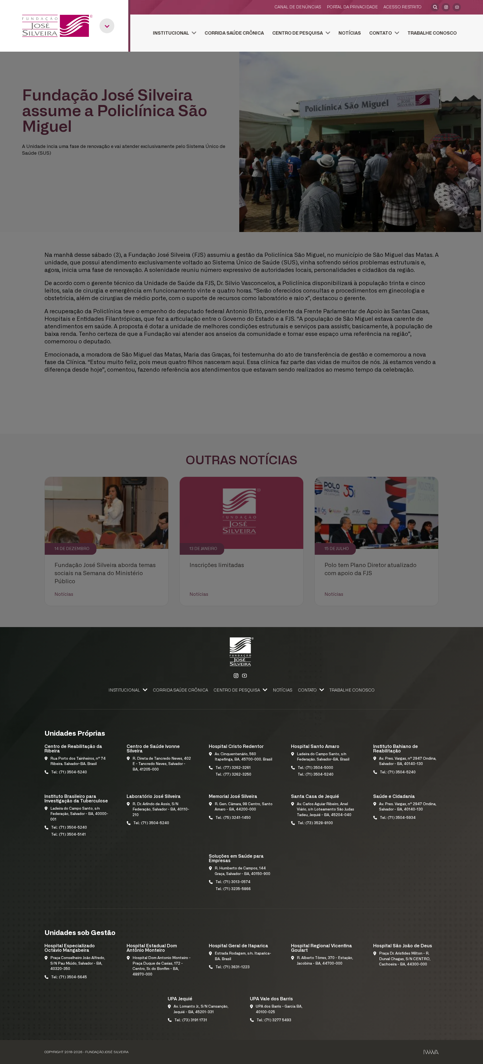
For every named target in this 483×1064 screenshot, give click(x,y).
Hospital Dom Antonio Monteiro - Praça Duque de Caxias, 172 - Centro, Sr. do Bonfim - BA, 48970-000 (161, 966)
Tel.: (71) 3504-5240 (69, 772)
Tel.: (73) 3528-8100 (315, 823)
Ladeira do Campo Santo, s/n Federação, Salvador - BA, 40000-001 (79, 814)
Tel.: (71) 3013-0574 (233, 882)
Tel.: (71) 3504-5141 (68, 834)
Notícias (349, 33)
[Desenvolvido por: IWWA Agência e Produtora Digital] (431, 1052)
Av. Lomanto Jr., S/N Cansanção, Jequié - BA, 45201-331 (201, 1009)
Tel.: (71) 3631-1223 (233, 967)
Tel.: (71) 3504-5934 (398, 818)
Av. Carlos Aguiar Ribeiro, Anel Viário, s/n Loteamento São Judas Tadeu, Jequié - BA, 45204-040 (325, 809)
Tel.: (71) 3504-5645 (69, 977)
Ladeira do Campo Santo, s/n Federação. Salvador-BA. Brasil (323, 757)
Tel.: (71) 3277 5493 (274, 1020)
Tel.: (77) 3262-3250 (233, 774)
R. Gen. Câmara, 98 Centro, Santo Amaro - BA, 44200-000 (244, 807)
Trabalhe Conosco (432, 33)
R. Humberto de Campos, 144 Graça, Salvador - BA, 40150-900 (242, 871)
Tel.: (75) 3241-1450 (233, 818)
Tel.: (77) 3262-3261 (233, 768)
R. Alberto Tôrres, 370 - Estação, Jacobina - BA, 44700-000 (325, 960)
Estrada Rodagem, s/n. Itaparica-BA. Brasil (243, 956)
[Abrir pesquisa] (435, 7)
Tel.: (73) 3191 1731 (190, 1020)
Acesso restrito (402, 7)
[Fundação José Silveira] (57, 26)
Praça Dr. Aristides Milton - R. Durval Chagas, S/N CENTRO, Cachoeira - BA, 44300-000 (404, 959)
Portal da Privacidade (352, 7)
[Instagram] (446, 7)
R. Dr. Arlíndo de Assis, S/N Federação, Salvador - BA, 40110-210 (160, 809)
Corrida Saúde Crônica (234, 33)
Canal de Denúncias (297, 7)
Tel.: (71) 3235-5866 (233, 889)
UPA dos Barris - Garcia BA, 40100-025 (279, 1009)
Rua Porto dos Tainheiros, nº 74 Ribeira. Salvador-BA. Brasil (78, 761)
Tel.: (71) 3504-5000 (315, 768)
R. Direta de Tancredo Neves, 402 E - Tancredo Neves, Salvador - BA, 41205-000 (161, 764)
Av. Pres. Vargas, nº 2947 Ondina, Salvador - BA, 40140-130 (407, 761)
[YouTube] (457, 7)
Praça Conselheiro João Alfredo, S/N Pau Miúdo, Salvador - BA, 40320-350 (77, 963)
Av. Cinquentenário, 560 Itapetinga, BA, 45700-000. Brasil (243, 757)
